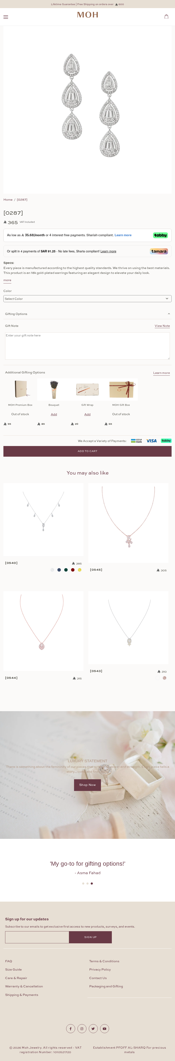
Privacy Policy (100, 969)
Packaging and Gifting (106, 986)
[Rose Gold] (164, 678)
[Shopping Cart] (168, 16)
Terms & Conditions (104, 961)
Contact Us (98, 978)
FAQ (8, 961)
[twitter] (93, 1028)
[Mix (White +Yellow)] (157, 678)
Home (8, 199)
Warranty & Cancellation (24, 986)
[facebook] (70, 1028)
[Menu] (5, 17)
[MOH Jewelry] (87, 15)
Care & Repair (16, 978)
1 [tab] (83, 883)
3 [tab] (92, 883)
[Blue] (59, 569)
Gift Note (87, 325)
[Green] (66, 569)
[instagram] (81, 1028)
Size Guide (13, 969)
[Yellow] (79, 569)
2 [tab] (87, 883)
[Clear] (52, 569)
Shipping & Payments (21, 995)
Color (7, 291)
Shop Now (87, 784)
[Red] (72, 569)
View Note (162, 325)
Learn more (161, 373)
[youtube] (104, 1028)
